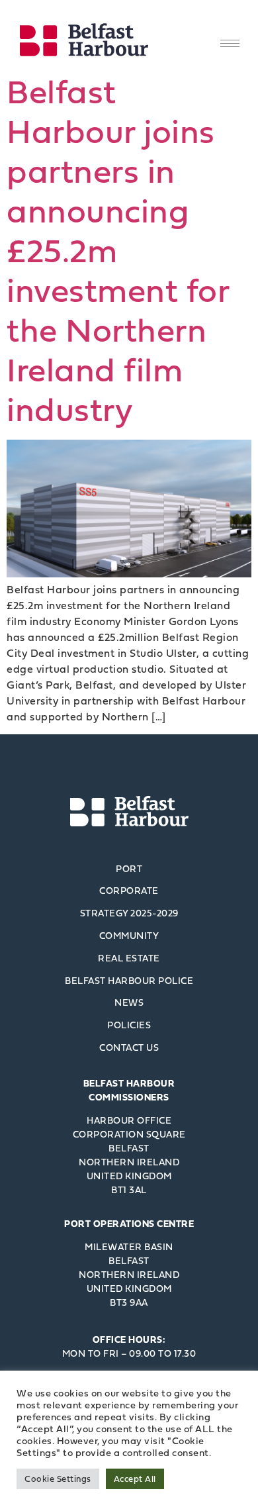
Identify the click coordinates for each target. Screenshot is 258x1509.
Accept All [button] (135, 1478)
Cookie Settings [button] (57, 1478)
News (129, 1002)
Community (129, 935)
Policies (129, 1025)
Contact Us (129, 1047)
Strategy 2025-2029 (129, 913)
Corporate (129, 890)
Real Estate (129, 958)
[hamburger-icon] (230, 43)
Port (129, 868)
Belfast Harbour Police (129, 980)
